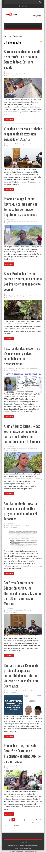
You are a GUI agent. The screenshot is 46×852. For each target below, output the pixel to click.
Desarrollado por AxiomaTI (23, 848)
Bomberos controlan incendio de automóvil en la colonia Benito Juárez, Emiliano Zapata (22, 59)
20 (37, 823)
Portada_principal (18, 74)
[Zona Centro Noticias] (23, 16)
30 (6, 826)
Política (8, 525)
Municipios (9, 74)
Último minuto (28, 74)
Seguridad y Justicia (23, 144)
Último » (17, 826)
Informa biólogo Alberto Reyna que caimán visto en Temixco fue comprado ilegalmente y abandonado (21, 206)
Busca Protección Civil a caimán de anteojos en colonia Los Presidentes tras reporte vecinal (23, 281)
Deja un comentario (11, 75)
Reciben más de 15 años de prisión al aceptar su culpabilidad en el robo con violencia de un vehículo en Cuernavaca (21, 676)
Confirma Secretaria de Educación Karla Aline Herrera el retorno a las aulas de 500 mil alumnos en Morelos (22, 593)
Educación (9, 610)
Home (8, 36)
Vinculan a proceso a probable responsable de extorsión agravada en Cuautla (23, 134)
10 (33, 823)
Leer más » (9, 119)
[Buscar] (40, 2)
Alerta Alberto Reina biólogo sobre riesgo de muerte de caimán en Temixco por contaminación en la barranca (22, 433)
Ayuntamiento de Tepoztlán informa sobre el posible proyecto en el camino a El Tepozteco (21, 511)
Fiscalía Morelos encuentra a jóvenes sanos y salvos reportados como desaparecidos (22, 356)
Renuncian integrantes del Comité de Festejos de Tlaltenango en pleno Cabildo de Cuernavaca (22, 753)
